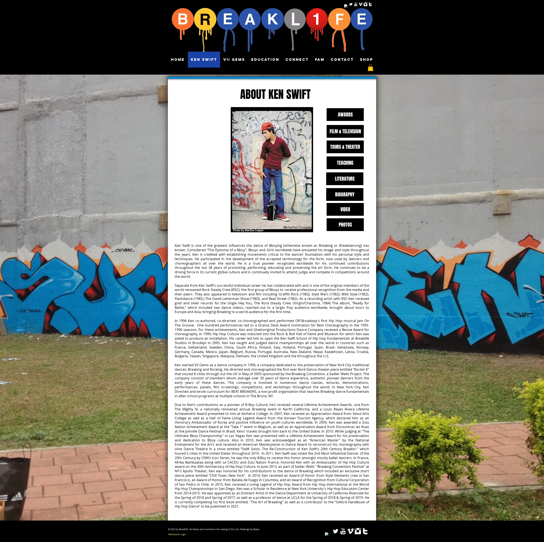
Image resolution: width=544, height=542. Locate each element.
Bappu (256, 529)
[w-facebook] (346, 6)
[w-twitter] (370, 4)
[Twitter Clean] (351, 4)
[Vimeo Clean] (361, 4)
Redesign (244, 529)
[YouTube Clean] (356, 4)
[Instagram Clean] (365, 4)
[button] (370, 67)
